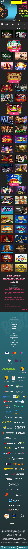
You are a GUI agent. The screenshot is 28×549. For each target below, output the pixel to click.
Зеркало (14, 317)
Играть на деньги (14, 321)
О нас (14, 340)
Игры (5, 547)
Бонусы (13, 547)
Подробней (14, 50)
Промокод (14, 329)
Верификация (14, 324)
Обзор (14, 333)
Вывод (14, 331)
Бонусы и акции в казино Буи (12, 306)
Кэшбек (14, 328)
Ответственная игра (14, 344)
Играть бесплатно (14, 319)
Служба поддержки (14, 335)
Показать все (24, 309)
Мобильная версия (14, 337)
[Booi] (3, 2)
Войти (24, 2)
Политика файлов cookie (14, 346)
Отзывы (14, 338)
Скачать (14, 326)
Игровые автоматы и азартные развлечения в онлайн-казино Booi (13, 296)
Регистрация (16, 2)
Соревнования (23, 547)
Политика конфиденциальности (14, 347)
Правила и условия (14, 342)
